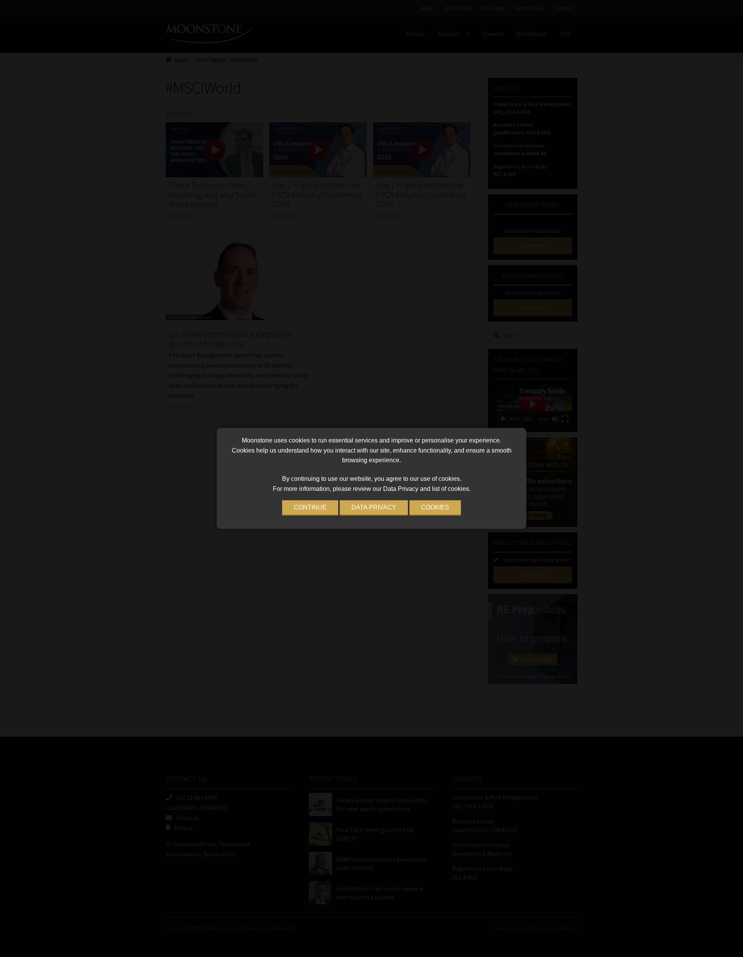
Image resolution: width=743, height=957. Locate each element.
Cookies (435, 507)
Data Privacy (373, 507)
